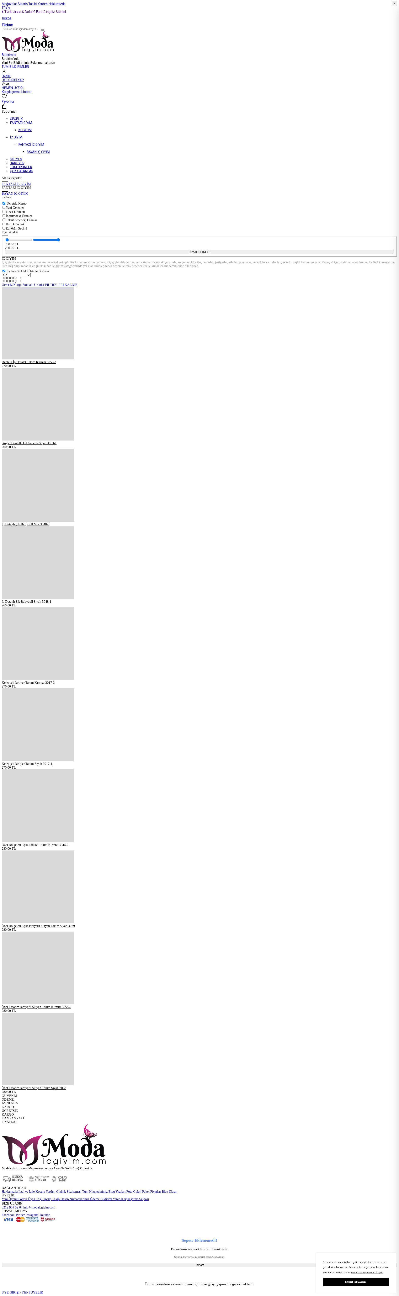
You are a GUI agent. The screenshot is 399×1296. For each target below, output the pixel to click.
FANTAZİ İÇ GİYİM (16, 184)
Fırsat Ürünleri (15, 212)
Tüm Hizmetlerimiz (94, 1191)
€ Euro (38, 12)
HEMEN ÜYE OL (13, 88)
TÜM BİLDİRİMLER (15, 67)
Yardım (43, 4)
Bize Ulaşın (169, 1191)
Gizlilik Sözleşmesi (68, 1191)
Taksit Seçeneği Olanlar (21, 220)
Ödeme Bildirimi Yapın (104, 1199)
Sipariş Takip (51, 1199)
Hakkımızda (56, 4)
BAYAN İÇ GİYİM (15, 193)
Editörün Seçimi (16, 228)
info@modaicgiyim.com (38, 1207)
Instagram (31, 1215)
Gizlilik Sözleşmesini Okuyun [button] (367, 1272)
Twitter (20, 1215)
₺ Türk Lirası (12, 12)
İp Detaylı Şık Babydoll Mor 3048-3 (25, 524)
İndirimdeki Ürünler (19, 216)
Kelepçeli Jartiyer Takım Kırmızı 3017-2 (28, 682)
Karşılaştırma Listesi (17, 92)
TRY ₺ (6, 8)
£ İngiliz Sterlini (54, 12)
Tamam (199, 1264)
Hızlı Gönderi (15, 224)
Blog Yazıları (117, 1191)
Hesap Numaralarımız (74, 1199)
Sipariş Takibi (28, 4)
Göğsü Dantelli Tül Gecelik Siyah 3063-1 (29, 443)
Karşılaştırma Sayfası (134, 1199)
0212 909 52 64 (12, 1207)
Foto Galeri (133, 1191)
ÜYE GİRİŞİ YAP (13, 80)
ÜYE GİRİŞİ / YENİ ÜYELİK (22, 1292)
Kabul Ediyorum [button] (356, 1282)
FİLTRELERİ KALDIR (61, 284)
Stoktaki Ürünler (33, 284)
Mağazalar (10, 4)
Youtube (44, 1215)
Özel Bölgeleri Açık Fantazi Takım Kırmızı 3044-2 (35, 845)
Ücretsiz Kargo (17, 203)
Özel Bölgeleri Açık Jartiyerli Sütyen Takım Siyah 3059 (38, 926)
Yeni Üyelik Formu (14, 1199)
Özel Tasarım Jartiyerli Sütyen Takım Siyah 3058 (34, 1088)
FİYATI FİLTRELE (199, 252)
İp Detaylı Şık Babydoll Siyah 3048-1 (26, 601)
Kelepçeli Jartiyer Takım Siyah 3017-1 (27, 763)
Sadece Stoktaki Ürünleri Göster (28, 271)
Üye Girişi (34, 1199)
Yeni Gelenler (15, 207)
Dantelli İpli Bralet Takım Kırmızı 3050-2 (29, 362)
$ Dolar (27, 12)
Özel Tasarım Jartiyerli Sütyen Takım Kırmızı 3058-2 (36, 1007)
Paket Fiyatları (151, 1191)
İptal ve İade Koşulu (31, 1191)
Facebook (8, 1215)
